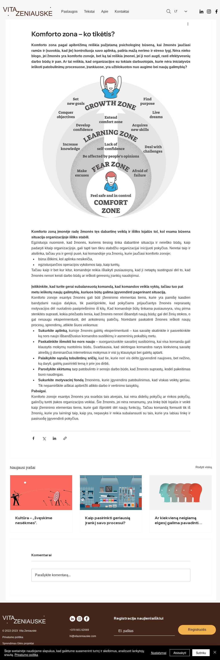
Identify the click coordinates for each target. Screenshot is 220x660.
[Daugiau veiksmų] (187, 23)
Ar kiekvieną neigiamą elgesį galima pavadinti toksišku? (176, 520)
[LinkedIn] (201, 11)
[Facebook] (216, 11)
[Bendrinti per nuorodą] (65, 438)
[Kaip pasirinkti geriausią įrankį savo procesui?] (111, 492)
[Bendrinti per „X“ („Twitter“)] (44, 438)
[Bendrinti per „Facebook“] (33, 438)
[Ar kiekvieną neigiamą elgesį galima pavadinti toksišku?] (181, 492)
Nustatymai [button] (158, 653)
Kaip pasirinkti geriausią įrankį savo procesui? (107, 520)
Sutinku (201, 653)
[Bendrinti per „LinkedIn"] (54, 438)
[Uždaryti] (214, 653)
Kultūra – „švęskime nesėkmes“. (33, 520)
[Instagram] (209, 11)
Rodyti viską (204, 467)
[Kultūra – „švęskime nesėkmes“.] (41, 492)
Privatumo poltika (26, 654)
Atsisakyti (179, 653)
